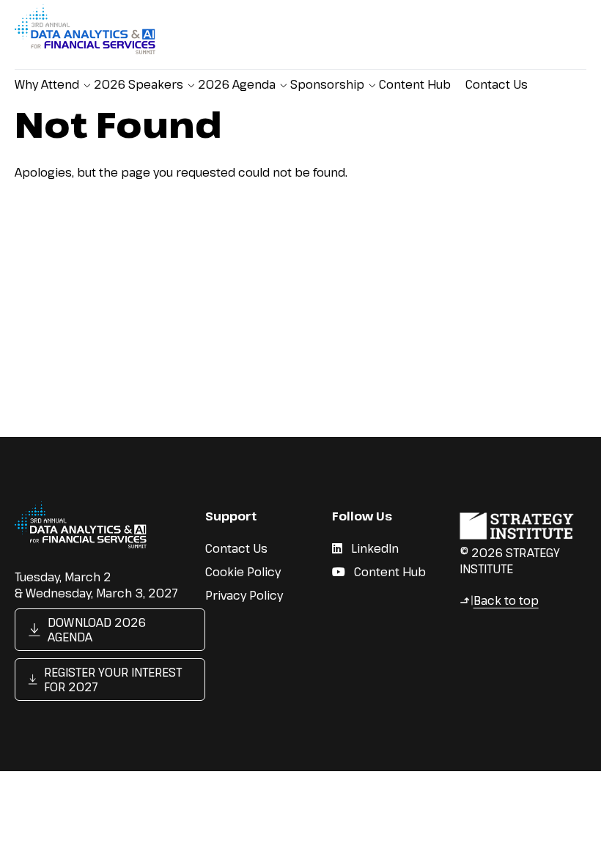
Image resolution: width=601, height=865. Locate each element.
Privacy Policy (244, 595)
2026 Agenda (237, 84)
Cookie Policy (243, 572)
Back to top (499, 600)
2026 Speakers (138, 84)
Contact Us (496, 84)
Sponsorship (327, 84)
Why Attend (47, 84)
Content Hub (415, 84)
